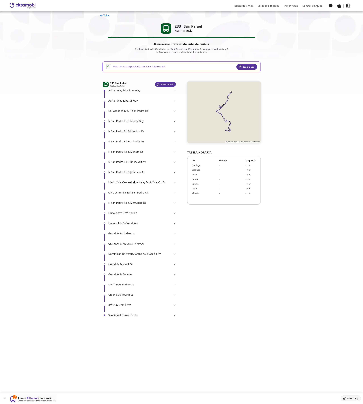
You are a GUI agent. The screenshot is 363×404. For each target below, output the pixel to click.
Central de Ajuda (312, 5)
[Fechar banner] (4, 398)
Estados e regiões (268, 5)
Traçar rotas (291, 5)
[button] (165, 84)
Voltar (106, 15)
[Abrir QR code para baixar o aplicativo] (348, 5)
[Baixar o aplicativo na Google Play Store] (331, 5)
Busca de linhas (243, 5)
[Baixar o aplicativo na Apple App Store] (339, 5)
